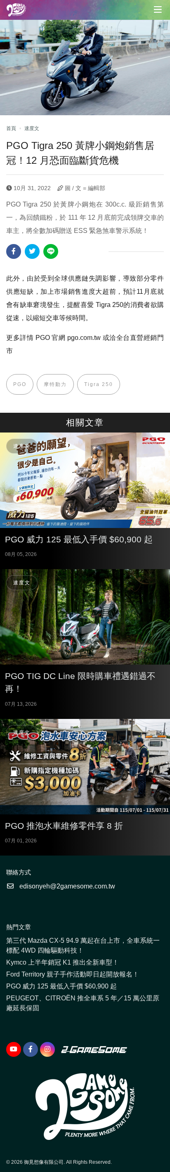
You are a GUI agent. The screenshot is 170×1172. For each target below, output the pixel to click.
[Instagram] (47, 1049)
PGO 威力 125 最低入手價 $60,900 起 (61, 986)
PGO (19, 384)
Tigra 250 (98, 384)
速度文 (31, 128)
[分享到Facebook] (13, 251)
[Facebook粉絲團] (30, 1049)
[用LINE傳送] (50, 251)
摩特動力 (55, 384)
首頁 (11, 128)
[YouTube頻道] (13, 1049)
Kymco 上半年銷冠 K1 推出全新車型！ (62, 962)
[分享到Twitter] (32, 251)
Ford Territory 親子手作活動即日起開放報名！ (72, 974)
